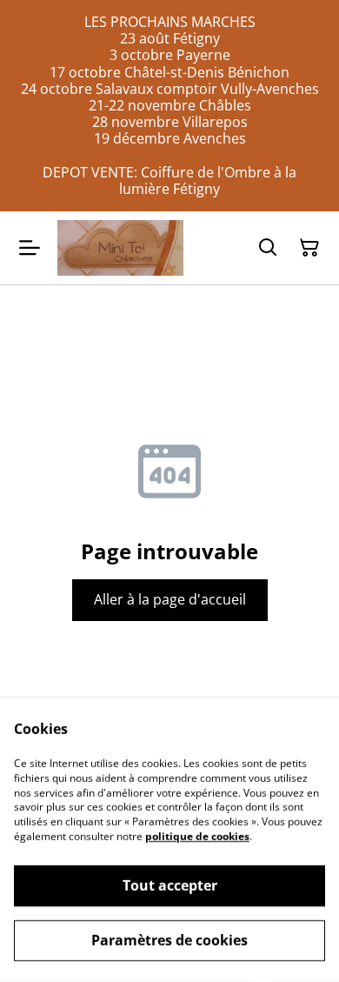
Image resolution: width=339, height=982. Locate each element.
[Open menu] (29, 248)
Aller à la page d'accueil (170, 599)
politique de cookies (197, 836)
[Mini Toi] (120, 247)
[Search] (268, 248)
